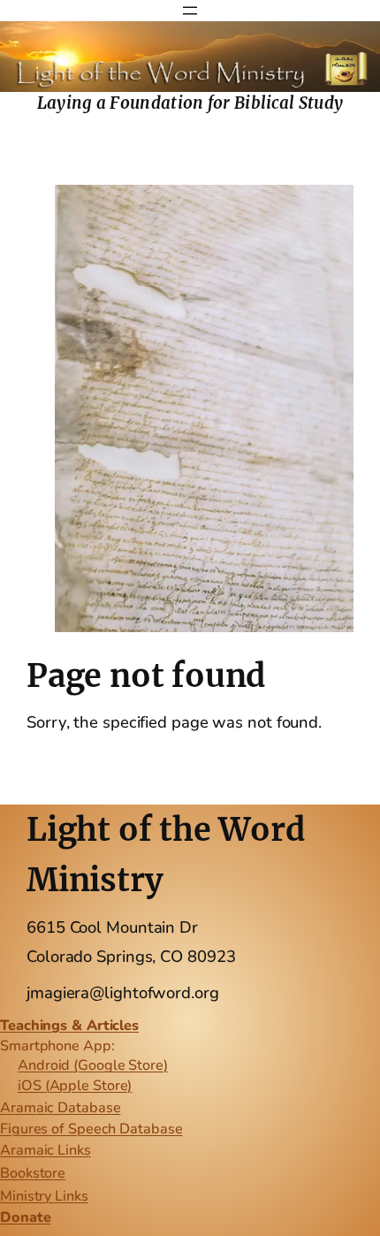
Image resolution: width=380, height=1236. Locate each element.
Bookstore (32, 1173)
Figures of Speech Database (91, 1129)
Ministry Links (44, 1196)
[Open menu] (190, 10)
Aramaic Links (45, 1150)
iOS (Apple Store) (75, 1085)
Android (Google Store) (93, 1065)
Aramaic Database (60, 1108)
